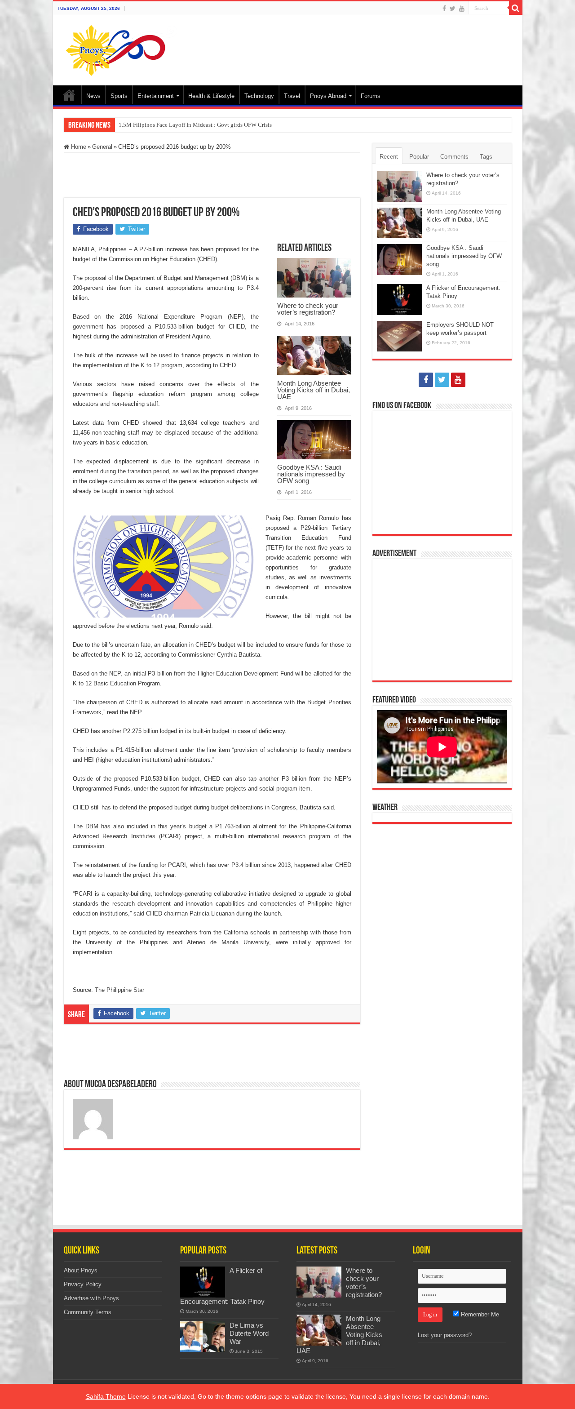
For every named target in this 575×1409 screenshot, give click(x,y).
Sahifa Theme (106, 1396)
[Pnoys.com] (121, 48)
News (93, 96)
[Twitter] (452, 8)
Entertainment (155, 96)
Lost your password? (445, 1335)
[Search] (515, 8)
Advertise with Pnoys (91, 1298)
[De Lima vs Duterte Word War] (202, 1336)
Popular (419, 156)
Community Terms (87, 1312)
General (102, 146)
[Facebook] (444, 8)
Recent (389, 156)
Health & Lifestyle (211, 96)
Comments (454, 156)
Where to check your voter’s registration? (307, 309)
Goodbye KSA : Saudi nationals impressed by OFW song (311, 473)
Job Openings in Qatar (145, 124)
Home (69, 94)
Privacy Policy (83, 1284)
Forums (370, 96)
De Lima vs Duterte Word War (249, 1333)
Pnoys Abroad (328, 96)
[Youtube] (461, 8)
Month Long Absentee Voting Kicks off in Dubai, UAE (313, 389)
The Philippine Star (119, 990)
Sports (119, 96)
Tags (486, 156)
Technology (259, 96)
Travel (292, 96)
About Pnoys (80, 1270)
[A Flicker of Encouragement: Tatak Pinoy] (202, 1282)
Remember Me (479, 1314)
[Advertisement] (352, 44)
